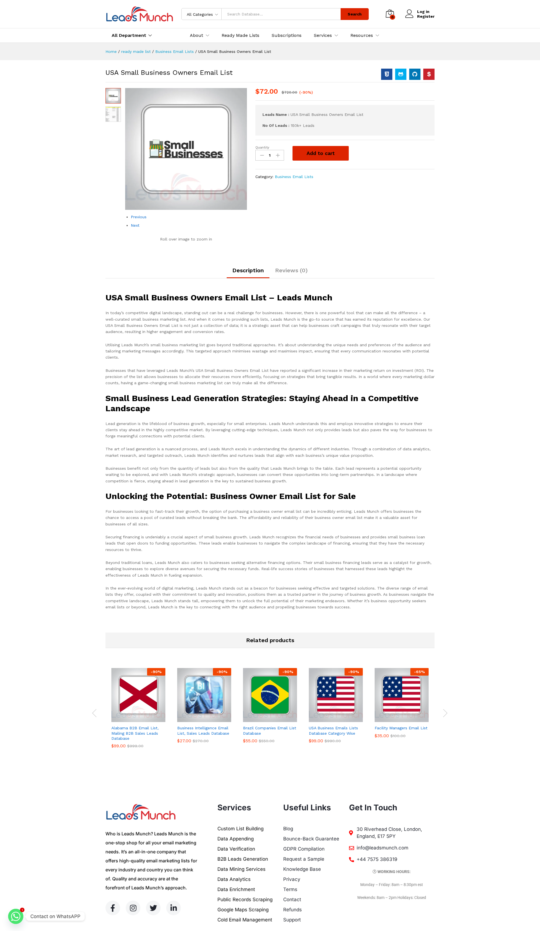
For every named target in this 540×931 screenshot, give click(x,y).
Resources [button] (361, 35)
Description (248, 270)
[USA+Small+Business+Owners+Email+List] (400, 74)
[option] (138, 712)
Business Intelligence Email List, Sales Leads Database (203, 730)
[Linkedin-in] (173, 908)
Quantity (262, 147)
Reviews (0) (291, 270)
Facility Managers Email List (401, 728)
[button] (132, 718)
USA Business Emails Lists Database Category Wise (333, 730)
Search (355, 14)
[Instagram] (133, 908)
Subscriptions (287, 35)
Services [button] (323, 35)
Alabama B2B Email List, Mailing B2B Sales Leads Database (135, 733)
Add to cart (321, 153)
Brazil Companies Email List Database (269, 730)
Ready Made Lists (240, 35)
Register (426, 16)
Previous (139, 217)
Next (135, 225)
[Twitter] (153, 908)
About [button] (196, 35)
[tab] (248, 272)
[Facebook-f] (112, 908)
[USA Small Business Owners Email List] (386, 74)
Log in (423, 11)
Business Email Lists (294, 176)
